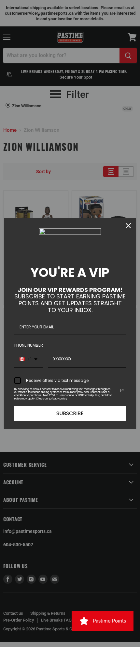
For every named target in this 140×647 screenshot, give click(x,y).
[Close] (128, 225)
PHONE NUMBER (28, 345)
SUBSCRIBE (70, 413)
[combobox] (28, 359)
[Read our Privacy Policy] (122, 391)
